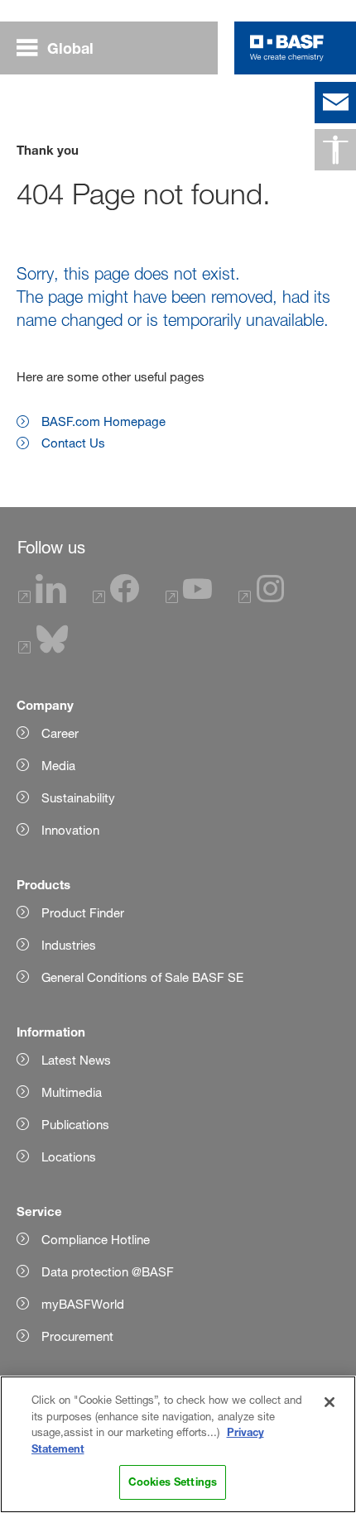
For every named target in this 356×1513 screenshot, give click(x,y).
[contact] (335, 102)
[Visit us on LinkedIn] (42, 598)
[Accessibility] (335, 149)
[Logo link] (287, 48)
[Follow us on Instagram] (262, 598)
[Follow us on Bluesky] (43, 649)
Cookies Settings (172, 1481)
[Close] (329, 1402)
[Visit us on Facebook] (116, 598)
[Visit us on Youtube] (189, 598)
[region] (178, 1444)
